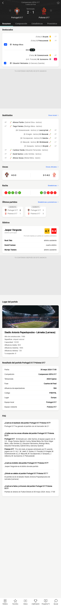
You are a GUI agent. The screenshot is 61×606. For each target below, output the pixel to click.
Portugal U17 (51, 402)
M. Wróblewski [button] (42, 142)
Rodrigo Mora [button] (18, 44)
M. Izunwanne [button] (42, 59)
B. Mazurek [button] (44, 134)
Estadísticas (37, 23)
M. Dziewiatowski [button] (41, 55)
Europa (53, 397)
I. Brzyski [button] (44, 36)
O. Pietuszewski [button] (42, 40)
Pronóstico (52, 23)
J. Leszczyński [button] (42, 130)
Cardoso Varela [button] (19, 150)
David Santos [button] (18, 154)
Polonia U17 (51, 407)
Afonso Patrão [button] (18, 122)
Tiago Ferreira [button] (18, 126)
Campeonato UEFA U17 (47, 374)
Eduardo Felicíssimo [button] (20, 63)
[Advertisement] (30, 91)
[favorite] (58, 3)
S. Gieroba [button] (44, 138)
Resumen (6, 23)
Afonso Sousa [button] (18, 158)
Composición (21, 23)
